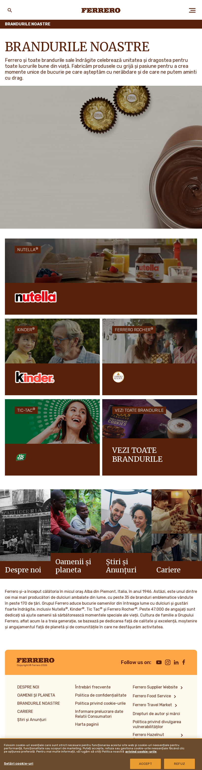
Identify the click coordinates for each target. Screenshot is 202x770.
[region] (101, 754)
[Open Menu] (192, 10)
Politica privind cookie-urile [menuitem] (100, 703)
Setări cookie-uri (18, 763)
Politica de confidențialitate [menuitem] (100, 695)
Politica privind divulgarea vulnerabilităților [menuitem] (157, 724)
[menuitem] (159, 688)
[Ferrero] (101, 10)
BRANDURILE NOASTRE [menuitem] (38, 703)
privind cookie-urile (141, 751)
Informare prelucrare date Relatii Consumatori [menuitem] (99, 714)
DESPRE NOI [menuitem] (28, 687)
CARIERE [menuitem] (25, 711)
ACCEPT (145, 764)
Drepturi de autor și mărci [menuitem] (156, 713)
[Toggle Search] (10, 10)
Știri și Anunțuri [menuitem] (31, 719)
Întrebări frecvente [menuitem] (93, 687)
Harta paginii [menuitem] (87, 724)
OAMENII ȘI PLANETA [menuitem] (36, 695)
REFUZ (179, 764)
